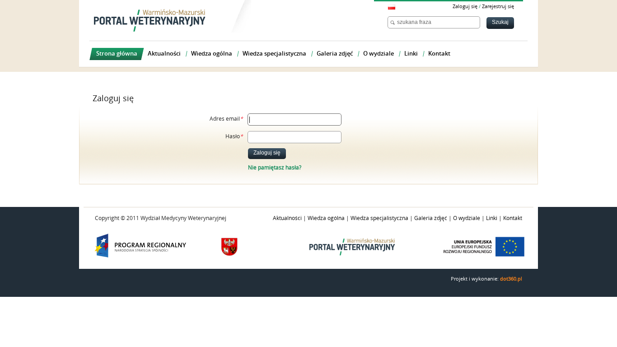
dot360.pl (511, 279)
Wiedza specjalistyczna (379, 218)
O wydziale (466, 218)
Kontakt (512, 218)
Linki (491, 218)
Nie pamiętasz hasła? (274, 167)
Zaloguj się (465, 6)
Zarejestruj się (498, 6)
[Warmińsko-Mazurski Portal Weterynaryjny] (150, 20)
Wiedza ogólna (326, 218)
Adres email (226, 119)
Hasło (234, 136)
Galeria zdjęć (430, 218)
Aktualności (287, 218)
